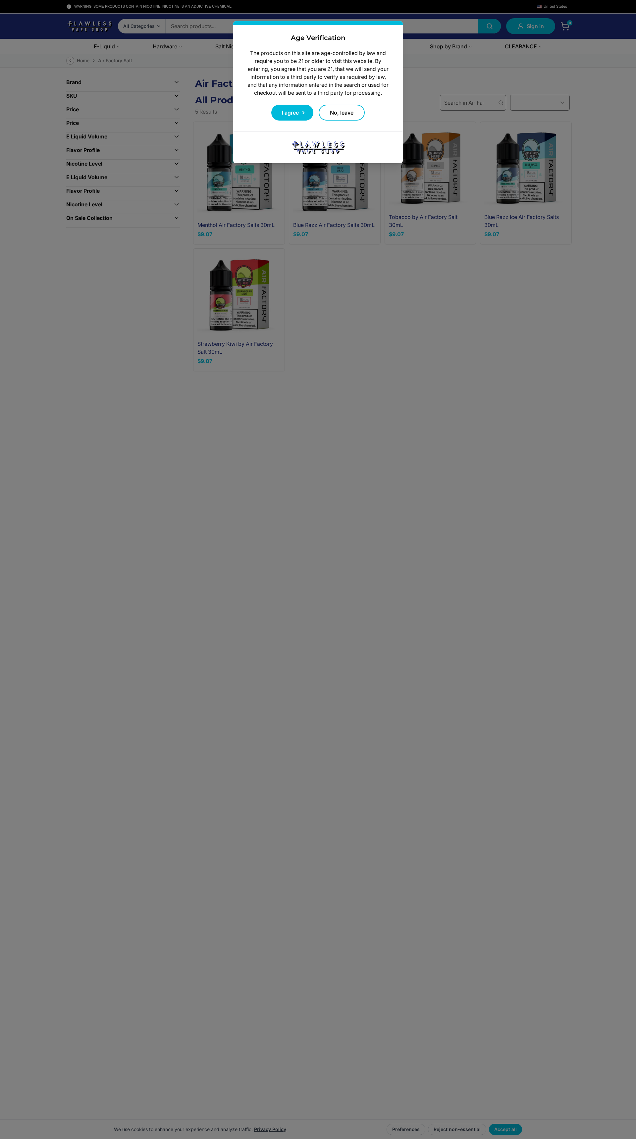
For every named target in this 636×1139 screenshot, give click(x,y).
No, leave (341, 112)
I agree (290, 112)
